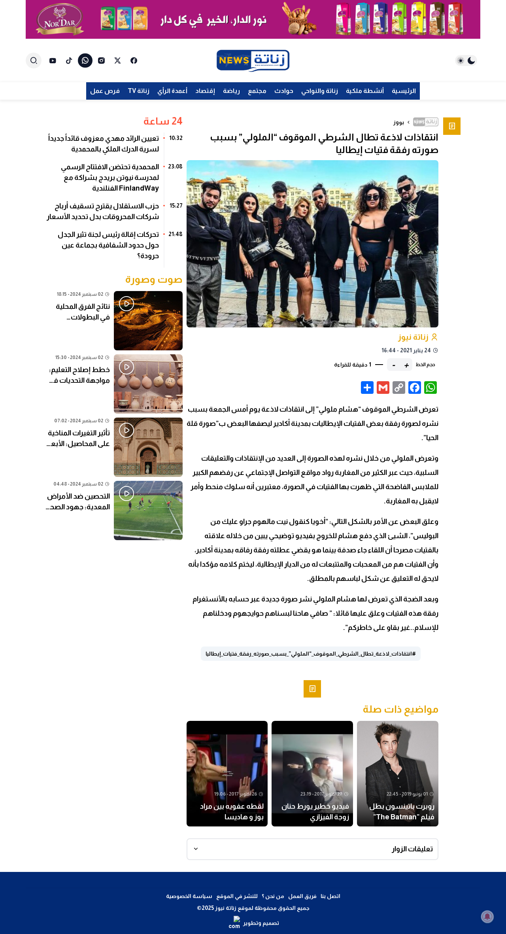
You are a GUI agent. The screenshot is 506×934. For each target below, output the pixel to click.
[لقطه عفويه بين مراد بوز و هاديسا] (227, 774)
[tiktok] (69, 60)
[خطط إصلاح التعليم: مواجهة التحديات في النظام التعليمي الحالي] (114, 384)
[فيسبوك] (133, 60)
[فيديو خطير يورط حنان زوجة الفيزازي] (312, 774)
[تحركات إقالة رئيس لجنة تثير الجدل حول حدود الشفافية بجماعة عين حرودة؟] (114, 248)
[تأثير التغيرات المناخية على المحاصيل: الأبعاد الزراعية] (114, 447)
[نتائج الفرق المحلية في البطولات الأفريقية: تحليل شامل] (114, 320)
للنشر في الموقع (237, 896)
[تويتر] (117, 60)
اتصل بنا (330, 896)
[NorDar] (253, 19)
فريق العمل (302, 896)
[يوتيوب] (52, 60)
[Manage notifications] (487, 916)
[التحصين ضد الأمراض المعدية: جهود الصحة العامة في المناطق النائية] (114, 510)
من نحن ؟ (273, 896)
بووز (398, 122)
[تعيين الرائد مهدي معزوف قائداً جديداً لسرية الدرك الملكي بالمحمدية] (114, 146)
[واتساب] (85, 60)
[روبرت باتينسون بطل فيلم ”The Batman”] (397, 774)
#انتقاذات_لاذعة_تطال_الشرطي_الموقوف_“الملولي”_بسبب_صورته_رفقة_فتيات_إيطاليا (311, 653)
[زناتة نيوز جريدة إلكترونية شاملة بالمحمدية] (253, 61)
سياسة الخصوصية (189, 896)
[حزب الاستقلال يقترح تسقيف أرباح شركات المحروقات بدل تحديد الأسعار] (114, 214)
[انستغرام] (101, 60)
